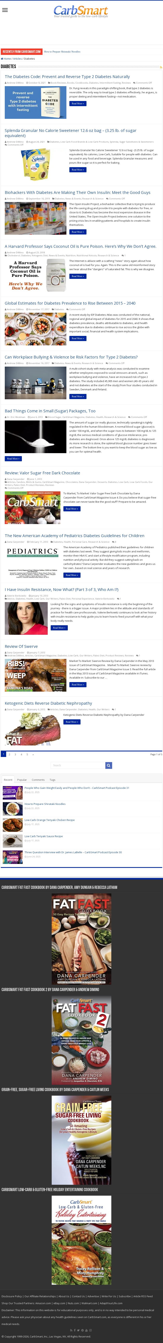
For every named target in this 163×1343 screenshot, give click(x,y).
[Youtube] (86, 1330)
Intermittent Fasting (110, 82)
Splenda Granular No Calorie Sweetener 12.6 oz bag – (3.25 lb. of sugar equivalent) (71, 133)
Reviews (126, 82)
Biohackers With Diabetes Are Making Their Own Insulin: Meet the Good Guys (77, 192)
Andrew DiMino (15, 82)
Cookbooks (81, 82)
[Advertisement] (81, 32)
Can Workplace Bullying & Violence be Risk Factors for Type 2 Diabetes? (71, 357)
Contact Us (78, 1296)
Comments (38, 780)
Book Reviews (58, 82)
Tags (52, 780)
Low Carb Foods (138, 481)
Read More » (78, 103)
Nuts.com (73, 1303)
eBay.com (59, 1303)
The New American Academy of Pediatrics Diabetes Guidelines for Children (75, 535)
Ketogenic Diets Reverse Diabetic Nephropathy (48, 703)
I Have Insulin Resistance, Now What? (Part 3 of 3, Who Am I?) (61, 589)
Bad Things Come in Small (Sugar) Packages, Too (50, 411)
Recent (8, 780)
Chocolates (72, 481)
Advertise (93, 1296)
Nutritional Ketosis (87, 255)
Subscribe (125, 1296)
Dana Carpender (15, 479)
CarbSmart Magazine (73, 417)
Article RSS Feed (143, 1296)
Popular (22, 780)
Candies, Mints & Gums (28, 481)
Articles (17, 58)
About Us (63, 1296)
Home (7, 58)
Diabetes (93, 82)
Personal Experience (83, 598)
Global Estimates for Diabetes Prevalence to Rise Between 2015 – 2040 (70, 303)
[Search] (108, 765)
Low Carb (123, 481)
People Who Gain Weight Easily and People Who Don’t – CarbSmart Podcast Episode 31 (77, 788)
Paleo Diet (19, 484)
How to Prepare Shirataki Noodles (62, 51)
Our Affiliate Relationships (40, 1296)
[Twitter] (78, 1330)
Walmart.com (89, 1303)
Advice (11, 598)
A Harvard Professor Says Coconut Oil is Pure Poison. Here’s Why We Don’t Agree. (80, 246)
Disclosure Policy (12, 1296)
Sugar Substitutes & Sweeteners (136, 141)
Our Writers (52, 598)
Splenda (114, 141)
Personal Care (79, 541)
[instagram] (90, 1330)
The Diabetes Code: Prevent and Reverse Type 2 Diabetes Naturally (67, 76)
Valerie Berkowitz (16, 595)
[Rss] (71, 1330)
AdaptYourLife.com (111, 1303)
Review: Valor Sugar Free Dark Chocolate (42, 473)
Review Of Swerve (21, 646)
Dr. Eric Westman (16, 417)
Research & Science (93, 198)
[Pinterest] (82, 1330)
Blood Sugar (54, 417)
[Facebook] (75, 1330)
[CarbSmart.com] (81, 11)
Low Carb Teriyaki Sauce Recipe (44, 836)
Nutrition (71, 255)
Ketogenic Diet (40, 255)
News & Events (73, 198)
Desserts (102, 481)
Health (99, 417)
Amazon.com (43, 1303)
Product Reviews (35, 484)
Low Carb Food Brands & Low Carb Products (84, 141)
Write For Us (109, 1296)
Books (70, 82)
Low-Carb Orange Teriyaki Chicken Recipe (50, 820)
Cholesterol (13, 255)
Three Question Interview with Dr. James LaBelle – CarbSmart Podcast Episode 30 (73, 852)
